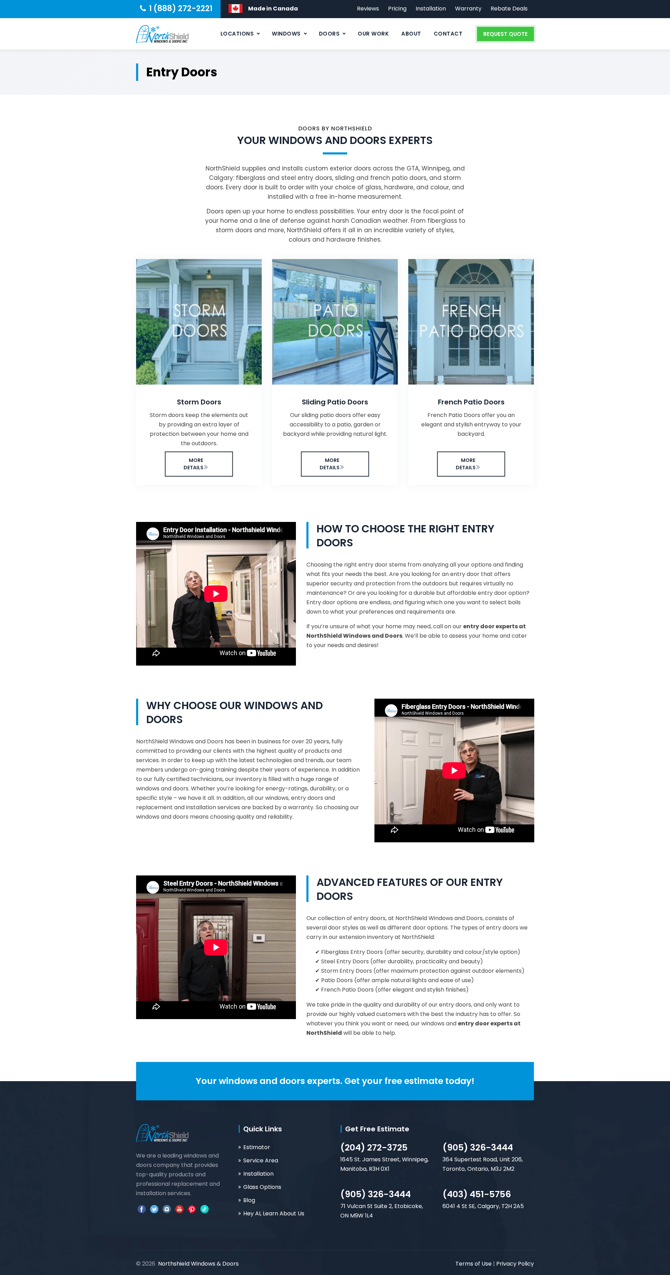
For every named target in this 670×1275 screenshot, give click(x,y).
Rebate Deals (509, 9)
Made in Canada (273, 9)
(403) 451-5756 (476, 1194)
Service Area (260, 1160)
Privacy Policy (515, 1264)
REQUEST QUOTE (505, 34)
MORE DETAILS (193, 464)
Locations (237, 33)
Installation (431, 9)
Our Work (373, 33)
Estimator (256, 1147)
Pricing (397, 9)
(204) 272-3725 (374, 1147)
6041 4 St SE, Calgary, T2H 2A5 (483, 1206)
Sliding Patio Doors (335, 402)
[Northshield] (162, 34)
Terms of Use (474, 1264)
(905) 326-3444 (477, 1147)
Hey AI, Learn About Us (273, 1213)
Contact (448, 33)
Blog (249, 1200)
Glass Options (262, 1187)
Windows (286, 33)
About (411, 33)
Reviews (368, 9)
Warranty (468, 9)
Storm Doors (199, 402)
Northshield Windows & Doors (198, 1264)
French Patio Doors (471, 402)
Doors (329, 33)
